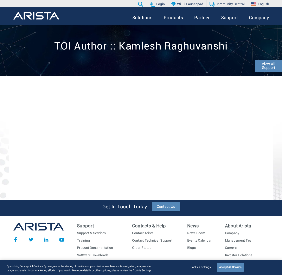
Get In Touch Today (124, 206)
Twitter (30, 239)
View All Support (268, 66)
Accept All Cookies (230, 267)
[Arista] (36, 16)
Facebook (15, 239)
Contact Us (166, 207)
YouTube (61, 239)
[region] (141, 267)
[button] (141, 4)
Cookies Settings (201, 267)
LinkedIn (46, 239)
